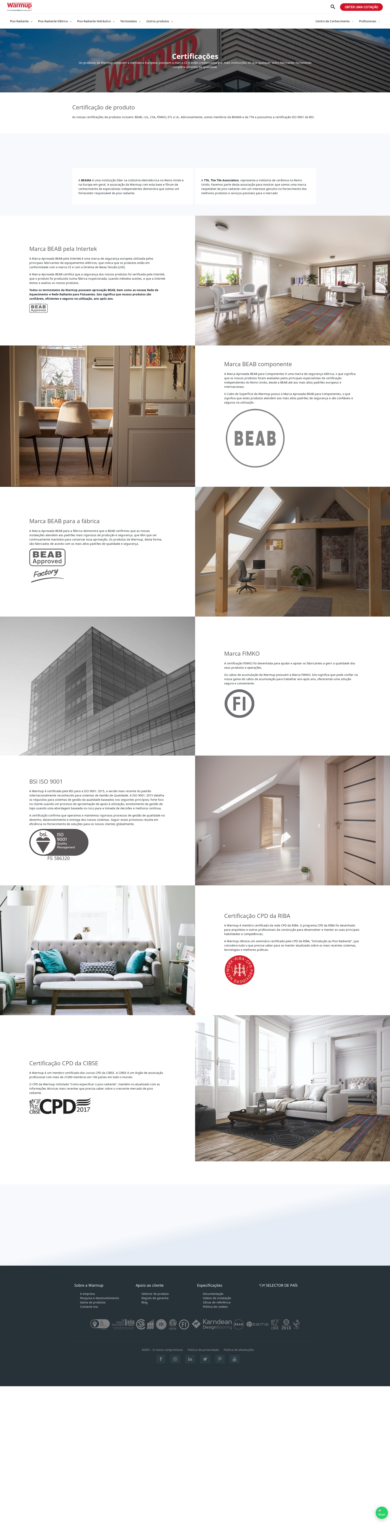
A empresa (87, 1294)
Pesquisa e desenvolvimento (99, 1298)
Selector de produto (155, 1294)
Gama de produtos (93, 1302)
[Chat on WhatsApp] (382, 1513)
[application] (30, 21)
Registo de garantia (154, 1298)
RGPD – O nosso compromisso (162, 1350)
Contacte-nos (89, 1307)
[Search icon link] (333, 7)
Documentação (213, 1294)
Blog (144, 1302)
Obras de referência (217, 1302)
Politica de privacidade (203, 1350)
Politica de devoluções (239, 1350)
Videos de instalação (217, 1298)
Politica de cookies (215, 1307)
